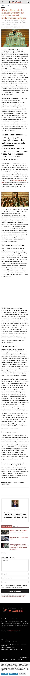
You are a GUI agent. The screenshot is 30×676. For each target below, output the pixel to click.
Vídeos (7, 484)
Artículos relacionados (7, 526)
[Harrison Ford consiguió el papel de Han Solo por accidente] (5, 532)
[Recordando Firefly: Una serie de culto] (5, 538)
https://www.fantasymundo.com (15, 511)
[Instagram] (5, 618)
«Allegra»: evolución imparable (7, 647)
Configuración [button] (22, 673)
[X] (6, 492)
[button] (2, 2)
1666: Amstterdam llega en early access (9, 641)
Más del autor (16, 526)
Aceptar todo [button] (4, 673)
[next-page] (5, 553)
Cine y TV (7, 5)
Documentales (21, 482)
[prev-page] (2, 553)
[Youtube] (16, 618)
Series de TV (10, 482)
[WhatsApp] (13, 492)
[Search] (28, 2)
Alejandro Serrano (8, 27)
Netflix (15, 482)
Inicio (2, 5)
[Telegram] (16, 492)
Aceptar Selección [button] (13, 673)
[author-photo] (15, 506)
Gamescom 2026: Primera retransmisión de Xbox (11, 649)
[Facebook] (2, 492)
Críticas (3, 7)
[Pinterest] (9, 492)
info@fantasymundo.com (14, 630)
